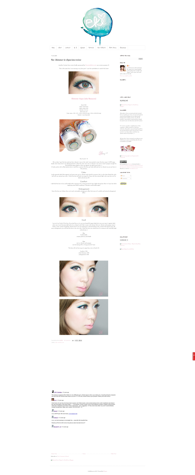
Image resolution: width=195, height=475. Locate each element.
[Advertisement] (83, 441)
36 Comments (67, 340)
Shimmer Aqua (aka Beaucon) (83, 99)
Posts (123, 175)
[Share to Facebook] (80, 340)
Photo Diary (112, 48)
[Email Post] (73, 340)
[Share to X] (78, 340)
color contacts (58, 342)
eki (129, 65)
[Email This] (75, 340)
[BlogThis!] (77, 340)
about (60, 48)
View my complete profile (126, 75)
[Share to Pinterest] (81, 340)
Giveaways (123, 48)
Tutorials (91, 48)
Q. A (75, 48)
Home (53, 48)
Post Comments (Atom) (63, 456)
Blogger (105, 471)
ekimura (129, 164)
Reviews (83, 48)
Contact (67, 48)
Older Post (113, 453)
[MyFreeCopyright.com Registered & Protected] (131, 157)
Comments (124, 178)
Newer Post (54, 453)
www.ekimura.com (133, 168)
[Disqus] (84, 368)
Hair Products (102, 48)
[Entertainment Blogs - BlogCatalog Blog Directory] (131, 245)
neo (63, 342)
